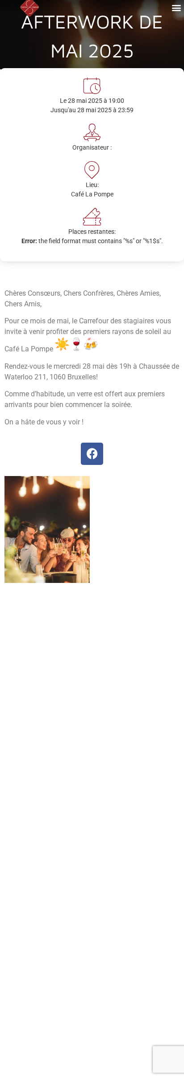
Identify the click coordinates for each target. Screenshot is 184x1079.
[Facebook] (92, 454)
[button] (176, 7)
